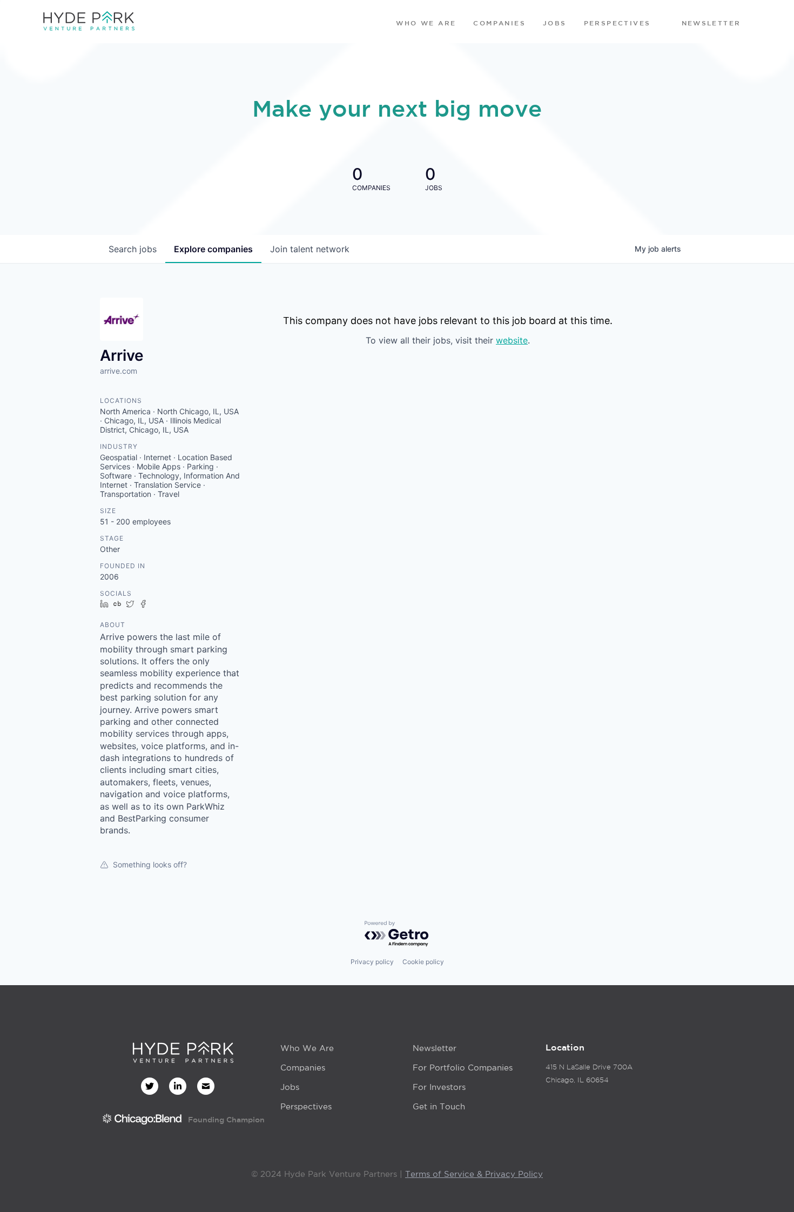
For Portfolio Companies (463, 1067)
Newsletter (434, 1048)
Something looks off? (150, 864)
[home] (88, 21)
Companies (302, 1067)
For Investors (439, 1087)
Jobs (289, 1087)
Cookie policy (423, 962)
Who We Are (307, 1048)
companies (213, 249)
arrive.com (118, 370)
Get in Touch (439, 1106)
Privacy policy (372, 962)
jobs (133, 249)
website (512, 340)
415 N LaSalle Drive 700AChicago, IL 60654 (589, 1073)
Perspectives (306, 1106)
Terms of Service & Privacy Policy (474, 1174)
